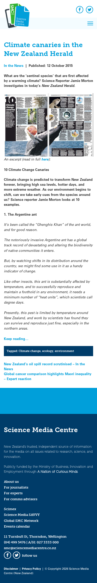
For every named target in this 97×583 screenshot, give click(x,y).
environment (64, 351)
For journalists (16, 487)
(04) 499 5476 (15, 542)
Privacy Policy (31, 569)
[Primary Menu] (90, 23)
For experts (13, 493)
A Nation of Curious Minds (58, 471)
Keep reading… (16, 338)
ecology (47, 351)
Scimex (10, 509)
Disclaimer (11, 569)
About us (11, 482)
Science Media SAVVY (22, 515)
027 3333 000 (48, 542)
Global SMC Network (21, 521)
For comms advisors (20, 499)
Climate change (30, 351)
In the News (14, 65)
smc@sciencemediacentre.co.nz (30, 548)
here (44, 159)
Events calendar (17, 526)
